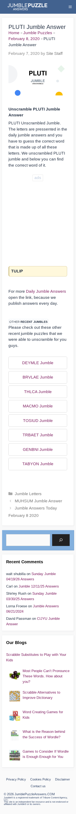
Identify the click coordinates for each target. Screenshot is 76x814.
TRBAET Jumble (38, 435)
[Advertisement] (38, 220)
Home (13, 33)
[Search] (60, 540)
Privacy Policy (16, 779)
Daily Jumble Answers (46, 291)
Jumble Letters (28, 494)
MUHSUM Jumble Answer (38, 501)
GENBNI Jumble (38, 449)
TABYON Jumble (37, 464)
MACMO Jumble (38, 406)
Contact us (38, 786)
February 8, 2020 (24, 38)
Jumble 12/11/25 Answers (39, 586)
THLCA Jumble (38, 391)
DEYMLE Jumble (37, 363)
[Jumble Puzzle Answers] (27, 7)
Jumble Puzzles (37, 33)
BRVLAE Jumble (38, 377)
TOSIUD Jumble (38, 420)
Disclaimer (62, 779)
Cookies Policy (40, 779)
